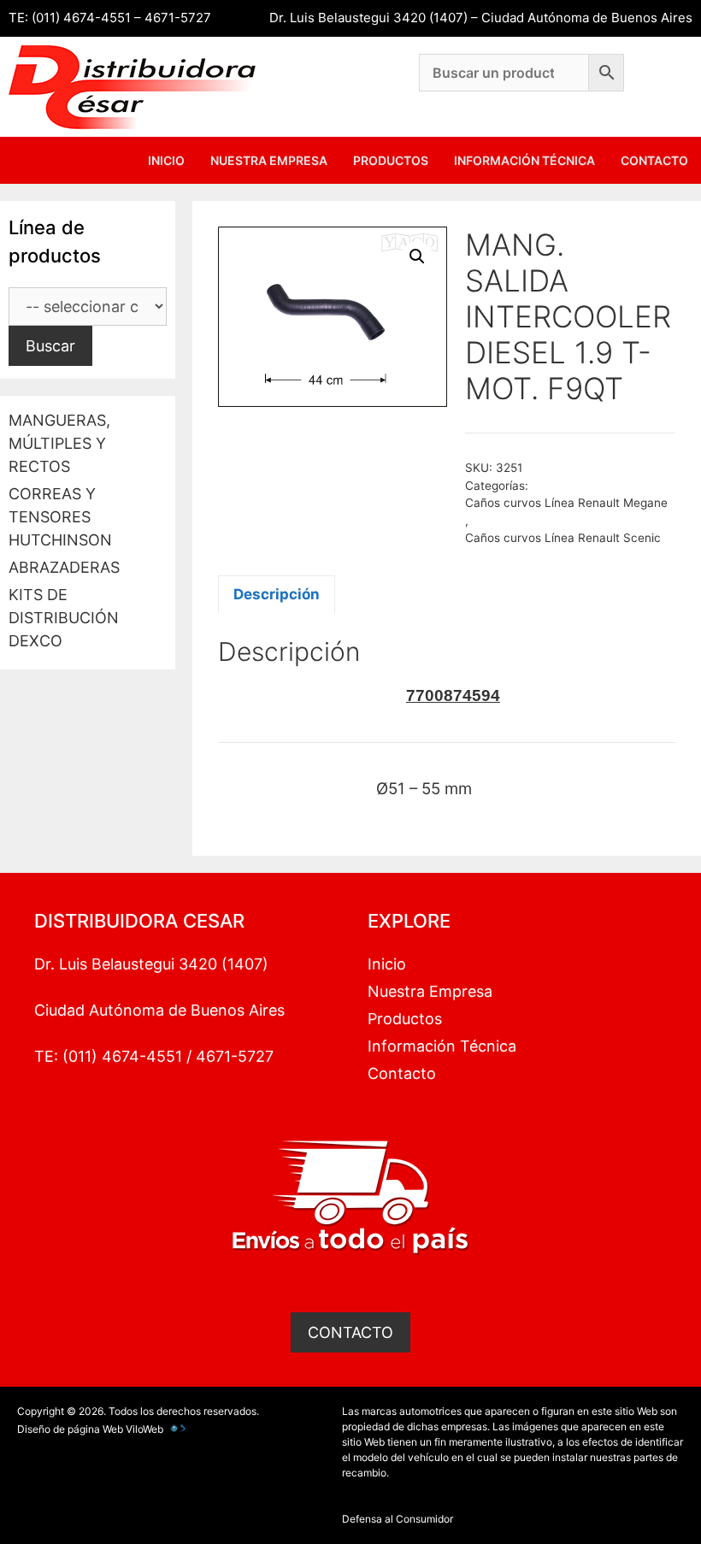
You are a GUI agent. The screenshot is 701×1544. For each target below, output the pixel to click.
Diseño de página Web (70, 1429)
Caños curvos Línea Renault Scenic (563, 538)
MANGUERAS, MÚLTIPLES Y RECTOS (59, 443)
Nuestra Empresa (268, 160)
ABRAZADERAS (64, 567)
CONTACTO (350, 1332)
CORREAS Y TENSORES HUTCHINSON (60, 517)
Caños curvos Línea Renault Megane (566, 503)
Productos (390, 160)
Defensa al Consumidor (397, 1518)
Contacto (654, 160)
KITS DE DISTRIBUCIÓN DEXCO (64, 618)
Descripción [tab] (276, 594)
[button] (417, 256)
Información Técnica (524, 160)
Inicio (166, 160)
